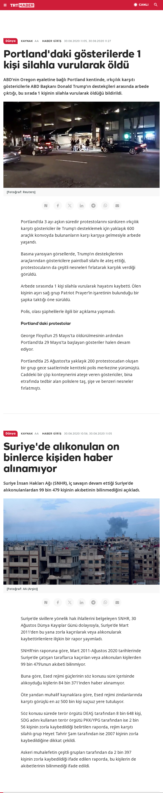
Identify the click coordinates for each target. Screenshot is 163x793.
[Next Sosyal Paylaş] (46, 205)
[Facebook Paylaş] (57, 205)
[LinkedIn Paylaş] (81, 205)
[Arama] (155, 5)
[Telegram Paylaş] (93, 205)
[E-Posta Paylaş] (117, 205)
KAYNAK (27, 41)
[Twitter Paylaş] (69, 205)
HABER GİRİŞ (52, 41)
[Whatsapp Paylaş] (105, 205)
